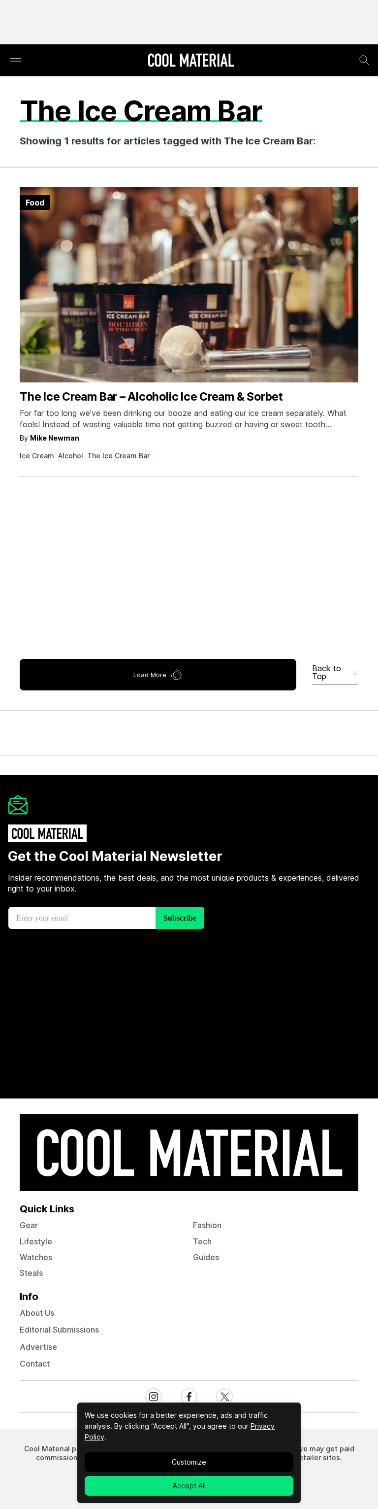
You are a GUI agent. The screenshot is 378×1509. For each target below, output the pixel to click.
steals (31, 1273)
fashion (207, 1225)
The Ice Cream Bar (118, 455)
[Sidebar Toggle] (16, 60)
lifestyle (36, 1241)
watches (36, 1257)
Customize (189, 1462)
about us (37, 1313)
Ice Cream (37, 455)
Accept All (189, 1485)
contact (35, 1364)
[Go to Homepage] (191, 61)
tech (202, 1241)
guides (206, 1257)
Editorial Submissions (59, 1330)
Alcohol (70, 455)
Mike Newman (54, 438)
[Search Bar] (364, 60)
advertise (38, 1347)
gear (29, 1225)
